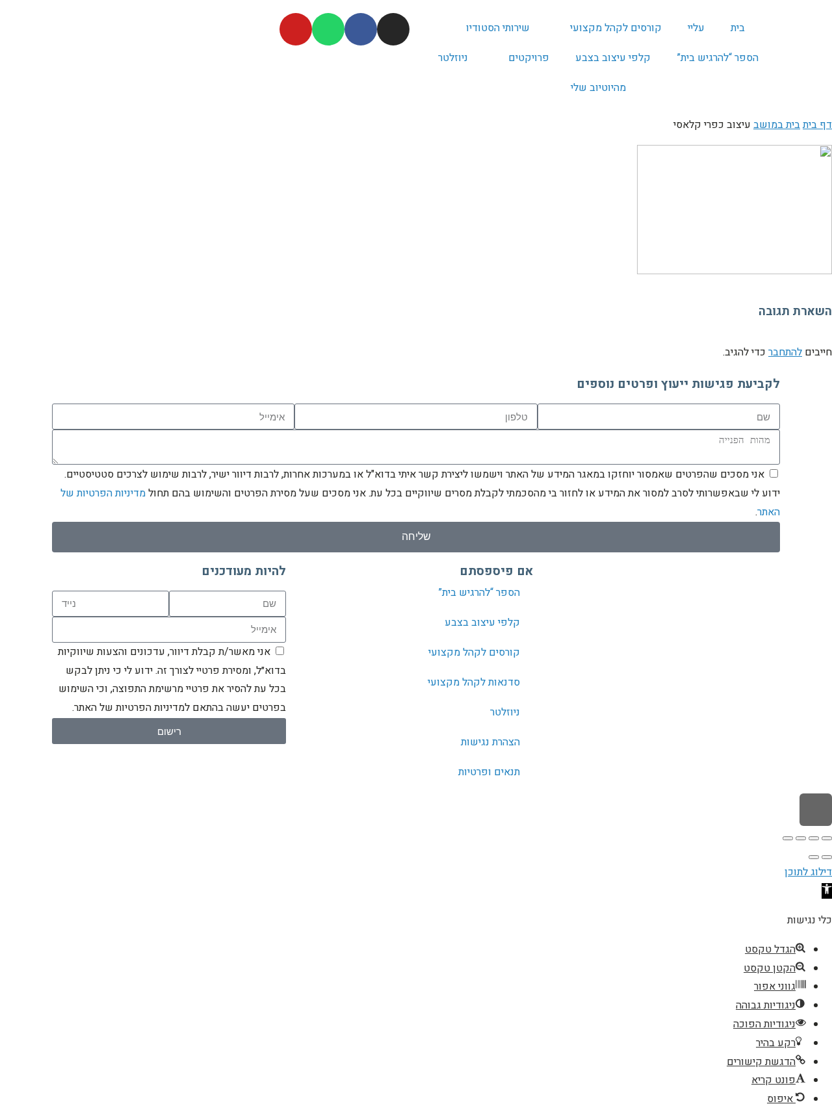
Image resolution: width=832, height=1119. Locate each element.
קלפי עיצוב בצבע (613, 58)
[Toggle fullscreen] (801, 838)
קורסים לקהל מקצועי (616, 28)
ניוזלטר (453, 58)
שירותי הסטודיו (498, 28)
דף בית (817, 125)
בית (738, 28)
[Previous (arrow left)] (827, 857)
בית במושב (776, 125)
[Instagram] (393, 29)
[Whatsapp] (328, 29)
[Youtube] (296, 29)
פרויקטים (528, 58)
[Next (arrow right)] (814, 857)
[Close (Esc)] (827, 838)
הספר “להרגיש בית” (718, 58)
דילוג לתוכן (808, 872)
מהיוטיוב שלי (598, 88)
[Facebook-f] (360, 29)
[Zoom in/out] (788, 838)
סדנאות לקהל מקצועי (474, 682)
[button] (827, 891)
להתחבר (785, 352)
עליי (696, 28)
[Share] (814, 838)
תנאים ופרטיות (489, 772)
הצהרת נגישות (490, 742)
